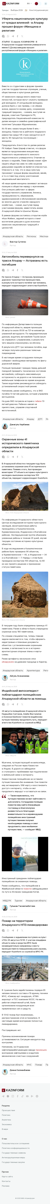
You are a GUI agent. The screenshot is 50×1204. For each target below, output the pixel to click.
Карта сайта (7, 1176)
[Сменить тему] (38, 4)
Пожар (38, 1065)
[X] (22, 36)
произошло (41, 1050)
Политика (6, 1115)
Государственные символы (14, 1153)
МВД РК (7, 901)
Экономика (7, 1124)
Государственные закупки (13, 1162)
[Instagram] (3, 36)
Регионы (31, 236)
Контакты (6, 1181)
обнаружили (8, 662)
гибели (38, 401)
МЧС (29, 1065)
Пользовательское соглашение (15, 1143)
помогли (27, 889)
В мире (5, 1129)
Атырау (30, 419)
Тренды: (5, 10)
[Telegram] (12, 36)
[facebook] (17, 1096)
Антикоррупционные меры (13, 1157)
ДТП (40, 419)
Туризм (18, 901)
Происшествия (8, 1110)
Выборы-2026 (17, 10)
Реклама (5, 1186)
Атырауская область (13, 236)
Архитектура (33, 670)
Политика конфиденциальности (15, 1148)
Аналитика (6, 1120)
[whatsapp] (8, 36)
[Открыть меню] (46, 3)
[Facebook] (17, 36)
